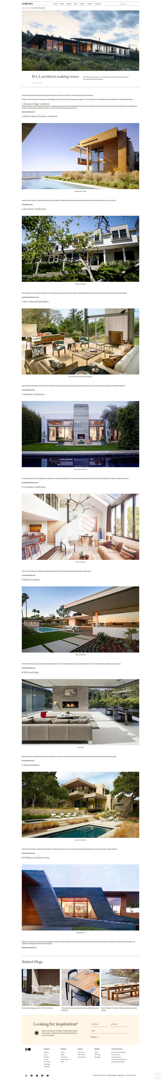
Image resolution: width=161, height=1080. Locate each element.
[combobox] (130, 4)
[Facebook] (32, 1076)
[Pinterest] (37, 1076)
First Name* (94, 1024)
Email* (93, 1031)
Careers (45, 1054)
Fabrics (62, 1061)
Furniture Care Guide (116, 1057)
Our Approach (47, 1061)
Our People (46, 1057)
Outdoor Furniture (65, 1059)
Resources (98, 4)
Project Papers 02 (82, 1057)
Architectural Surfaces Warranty (118, 1052)
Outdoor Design (25, 8)
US (135, 1075)
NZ (133, 1075)
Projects (82, 4)
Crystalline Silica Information (117, 1061)
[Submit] (122, 4)
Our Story (46, 1059)
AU (130, 1075)
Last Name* (114, 1024)
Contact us (46, 1052)
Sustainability (47, 1066)
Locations (89, 4)
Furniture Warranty (115, 1054)
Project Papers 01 (82, 1054)
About (75, 4)
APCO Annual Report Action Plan (118, 1059)
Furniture (68, 4)
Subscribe (94, 1037)
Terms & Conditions (112, 1075)
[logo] (27, 3)
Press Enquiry (47, 1064)
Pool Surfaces (64, 1057)
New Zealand (97, 1057)
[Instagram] (26, 1076)
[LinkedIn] (42, 1076)
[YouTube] (48, 1076)
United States (97, 1054)
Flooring (55, 4)
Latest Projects (81, 1052)
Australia (96, 1052)
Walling (62, 4)
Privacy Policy (120, 1075)
